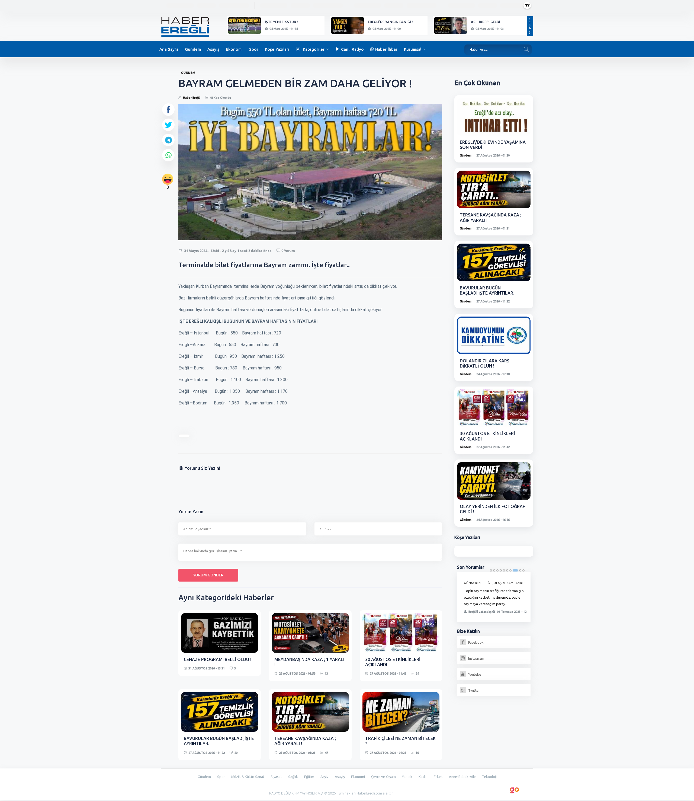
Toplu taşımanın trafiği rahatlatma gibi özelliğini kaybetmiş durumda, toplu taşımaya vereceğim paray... (494, 597)
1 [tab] (491, 570)
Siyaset (276, 776)
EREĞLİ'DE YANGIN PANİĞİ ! (390, 22)
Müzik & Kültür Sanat (247, 776)
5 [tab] (504, 570)
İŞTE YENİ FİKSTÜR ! (281, 22)
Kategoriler (313, 49)
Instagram (475, 658)
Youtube (474, 674)
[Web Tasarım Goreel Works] (514, 789)
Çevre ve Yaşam (383, 776)
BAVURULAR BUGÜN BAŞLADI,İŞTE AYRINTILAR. (487, 290)
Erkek (438, 776)
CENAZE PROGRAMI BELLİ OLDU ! (217, 659)
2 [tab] (494, 570)
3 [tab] (497, 570)
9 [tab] (520, 570)
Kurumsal (412, 49)
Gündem (193, 49)
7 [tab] (510, 570)
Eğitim (309, 776)
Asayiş (213, 49)
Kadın (423, 776)
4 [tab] (501, 570)
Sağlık (293, 776)
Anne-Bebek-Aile (462, 776)
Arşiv (324, 776)
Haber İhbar (386, 49)
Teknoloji (489, 776)
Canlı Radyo (352, 49)
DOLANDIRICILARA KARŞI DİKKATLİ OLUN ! (485, 363)
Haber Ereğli (191, 97)
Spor (253, 49)
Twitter (473, 690)
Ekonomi (234, 49)
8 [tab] (515, 570)
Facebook (475, 642)
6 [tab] (507, 570)
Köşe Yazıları (277, 49)
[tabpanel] (493, 597)
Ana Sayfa (168, 49)
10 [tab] (523, 570)
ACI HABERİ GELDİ (485, 22)
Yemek (407, 776)
